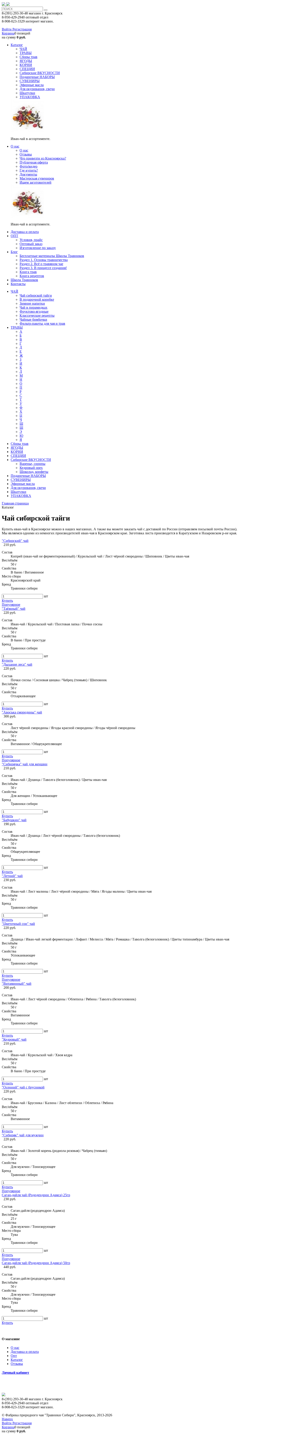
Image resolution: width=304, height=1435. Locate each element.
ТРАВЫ (17, 327)
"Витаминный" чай (16, 983)
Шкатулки (18, 492)
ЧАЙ (14, 291)
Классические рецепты (37, 315)
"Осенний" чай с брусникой (23, 1087)
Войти (7, 29)
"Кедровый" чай (14, 1039)
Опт (14, 1356)
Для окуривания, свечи (28, 488)
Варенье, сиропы (32, 464)
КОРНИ (17, 452)
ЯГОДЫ (17, 448)
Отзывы (17, 1364)
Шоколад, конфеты (34, 472)
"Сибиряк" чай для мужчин (23, 1135)
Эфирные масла (23, 484)
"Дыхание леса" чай (17, 664)
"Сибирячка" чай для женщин (24, 764)
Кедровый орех (31, 468)
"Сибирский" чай (15, 541)
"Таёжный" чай (13, 608)
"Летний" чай (12, 876)
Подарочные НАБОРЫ (28, 476)
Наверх (7, 1419)
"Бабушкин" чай (14, 820)
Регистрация (22, 29)
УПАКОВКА (21, 496)
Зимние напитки (32, 303)
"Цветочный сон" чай (18, 924)
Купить (7, 600)
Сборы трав (19, 444)
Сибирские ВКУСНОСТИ (31, 460)
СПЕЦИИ (18, 456)
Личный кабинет (15, 1372)
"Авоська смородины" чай (22, 712)
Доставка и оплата (25, 1352)
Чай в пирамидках (33, 307)
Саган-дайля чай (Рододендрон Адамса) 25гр (36, 1195)
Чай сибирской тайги (36, 295)
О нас (15, 1348)
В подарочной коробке (37, 299)
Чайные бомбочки (33, 319)
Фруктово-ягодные (34, 311)
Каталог (17, 1360)
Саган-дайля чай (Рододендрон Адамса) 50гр (36, 1263)
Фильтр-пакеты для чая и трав (42, 323)
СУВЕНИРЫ (21, 480)
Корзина (8, 33)
